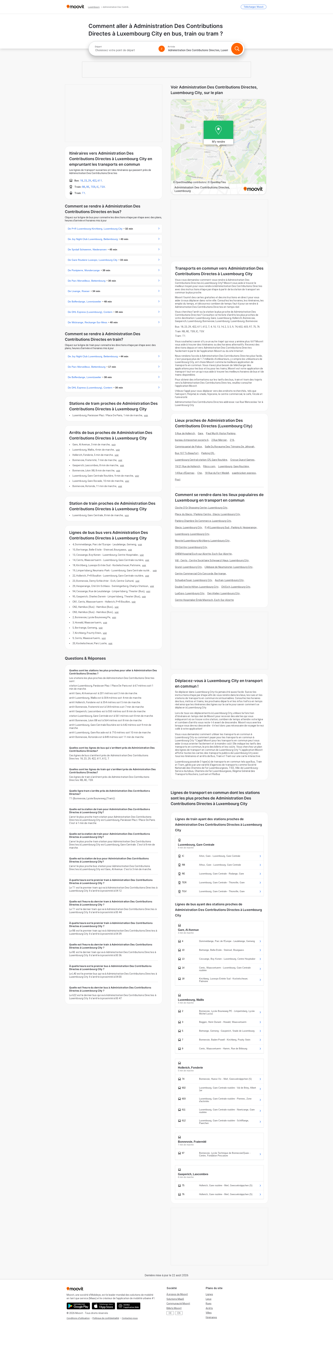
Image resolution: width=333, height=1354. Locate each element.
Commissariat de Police (188, 446)
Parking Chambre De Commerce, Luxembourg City (203, 520)
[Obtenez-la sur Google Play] (78, 1305)
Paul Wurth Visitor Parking (220, 433)
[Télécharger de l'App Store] (103, 1305)
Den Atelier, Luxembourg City (223, 593)
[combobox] (125, 50)
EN (178, 1313)
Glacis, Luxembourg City (188, 527)
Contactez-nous (130, 1318)
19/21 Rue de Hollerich (187, 466)
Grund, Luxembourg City (188, 567)
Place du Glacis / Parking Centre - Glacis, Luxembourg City (207, 514)
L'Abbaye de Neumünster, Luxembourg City (228, 567)
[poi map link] (218, 147)
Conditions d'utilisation (78, 1318)
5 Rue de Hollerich (185, 433)
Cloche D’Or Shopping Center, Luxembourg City (201, 507)
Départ (98, 47)
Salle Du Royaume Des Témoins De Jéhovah (229, 446)
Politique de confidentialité (105, 1318)
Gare (200, 433)
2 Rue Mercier (219, 440)
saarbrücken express (244, 473)
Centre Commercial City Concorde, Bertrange (200, 573)
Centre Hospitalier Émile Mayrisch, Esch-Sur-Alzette (204, 600)
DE (170, 1313)
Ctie (199, 473)
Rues (208, 1303)
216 (232, 440)
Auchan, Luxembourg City (229, 580)
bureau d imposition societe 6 (191, 440)
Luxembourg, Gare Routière (233, 466)
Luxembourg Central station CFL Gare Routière (201, 459)
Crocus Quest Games (242, 459)
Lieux (208, 1299)
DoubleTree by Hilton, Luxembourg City (196, 586)
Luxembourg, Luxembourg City (192, 534)
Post (177, 479)
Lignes (209, 1294)
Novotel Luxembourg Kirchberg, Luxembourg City (202, 540)
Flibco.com (209, 466)
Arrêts (209, 1308)
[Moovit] (75, 7)
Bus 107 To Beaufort (186, 453)
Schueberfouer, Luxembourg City (193, 580)
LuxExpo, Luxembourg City (189, 593)
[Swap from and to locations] (162, 49)
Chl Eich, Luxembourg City (235, 586)
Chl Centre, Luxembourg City (191, 547)
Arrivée (171, 47)
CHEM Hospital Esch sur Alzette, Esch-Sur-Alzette (203, 553)
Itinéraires (211, 1317)
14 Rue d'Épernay (184, 473)
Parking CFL (207, 453)
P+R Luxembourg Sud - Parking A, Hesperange (230, 527)
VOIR (146, 415)
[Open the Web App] (128, 1305)
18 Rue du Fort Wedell (217, 473)
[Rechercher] (237, 49)
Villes (209, 1312)
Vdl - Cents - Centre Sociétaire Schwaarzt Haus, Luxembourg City (212, 560)
